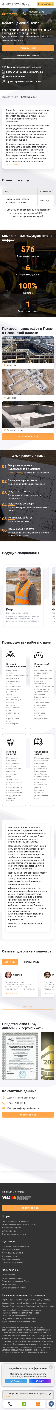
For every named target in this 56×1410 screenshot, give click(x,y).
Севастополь (40, 1303)
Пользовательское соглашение (16, 1316)
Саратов (30, 1303)
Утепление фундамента (13, 1228)
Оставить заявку (28, 48)
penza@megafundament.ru (26, 1108)
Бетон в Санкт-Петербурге (14, 1288)
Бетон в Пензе (8, 1275)
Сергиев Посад (8, 1306)
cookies (8, 1396)
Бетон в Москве (9, 1284)
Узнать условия (45, 4)
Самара (5, 1303)
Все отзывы (10, 962)
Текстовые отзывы (31, 962)
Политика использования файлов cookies (20, 1313)
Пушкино (22, 1300)
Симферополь (32, 1306)
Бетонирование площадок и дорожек (19, 1224)
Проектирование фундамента (15, 1221)
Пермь (5, 1300)
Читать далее (12, 164)
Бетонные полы (9, 1231)
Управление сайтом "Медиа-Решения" (19, 1321)
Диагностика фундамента (14, 1234)
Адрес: (22, 1097)
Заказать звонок (28, 1114)
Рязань (46, 1300)
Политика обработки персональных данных (21, 1310)
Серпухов (20, 1306)
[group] (20, 1056)
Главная (6, 97)
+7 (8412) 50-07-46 (36, 12)
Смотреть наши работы (28, 56)
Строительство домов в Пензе (15, 1281)
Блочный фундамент (11, 1259)
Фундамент (8, 1241)
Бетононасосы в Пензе (12, 1278)
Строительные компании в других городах (23, 1295)
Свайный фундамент (11, 1249)
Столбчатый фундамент (13, 1263)
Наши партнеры (11, 1269)
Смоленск (44, 1306)
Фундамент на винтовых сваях (16, 1246)
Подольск (13, 1300)
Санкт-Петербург (17, 1303)
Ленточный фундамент (12, 1253)
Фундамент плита (10, 1256)
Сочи (51, 1306)
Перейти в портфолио (28, 436)
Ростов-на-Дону (34, 1300)
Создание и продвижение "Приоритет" (19, 1318)
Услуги (15, 97)
